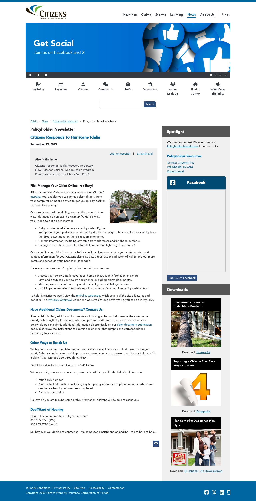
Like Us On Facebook (182, 278)
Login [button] (226, 14)
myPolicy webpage (88, 295)
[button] (32, 74)
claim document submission (134, 324)
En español (203, 352)
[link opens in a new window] (196, 322)
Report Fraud (175, 171)
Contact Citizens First (180, 162)
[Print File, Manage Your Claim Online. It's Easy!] (156, 444)
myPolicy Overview (60, 300)
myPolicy (35, 196)
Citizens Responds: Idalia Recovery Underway (64, 165)
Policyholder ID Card (180, 167)
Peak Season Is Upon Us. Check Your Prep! (62, 174)
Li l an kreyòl (145, 153)
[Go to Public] (46, 12)
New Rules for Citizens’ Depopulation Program (64, 170)
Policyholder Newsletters (182, 146)
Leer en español (120, 153)
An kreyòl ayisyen (211, 471)
